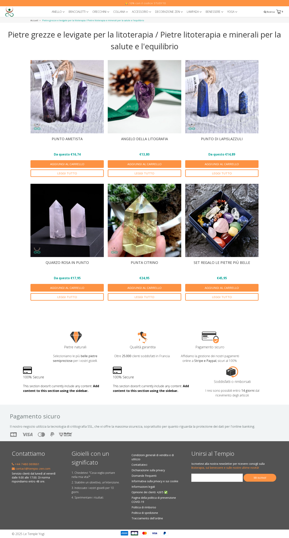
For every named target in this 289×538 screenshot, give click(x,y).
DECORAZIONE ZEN (168, 12)
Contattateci (139, 465)
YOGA (231, 12)
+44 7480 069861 (27, 464)
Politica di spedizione (145, 513)
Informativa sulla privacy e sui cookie (155, 481)
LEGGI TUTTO (67, 173)
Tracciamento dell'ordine (147, 518)
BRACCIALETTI (77, 12)
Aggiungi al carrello (67, 164)
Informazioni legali (143, 487)
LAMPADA (193, 12)
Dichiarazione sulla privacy (148, 470)
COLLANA (119, 12)
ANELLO (57, 12)
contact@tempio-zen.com (32, 468)
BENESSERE (213, 12)
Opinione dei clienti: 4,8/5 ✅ (150, 492)
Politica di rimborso (144, 507)
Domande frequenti (144, 476)
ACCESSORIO (140, 12)
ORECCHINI (99, 12)
